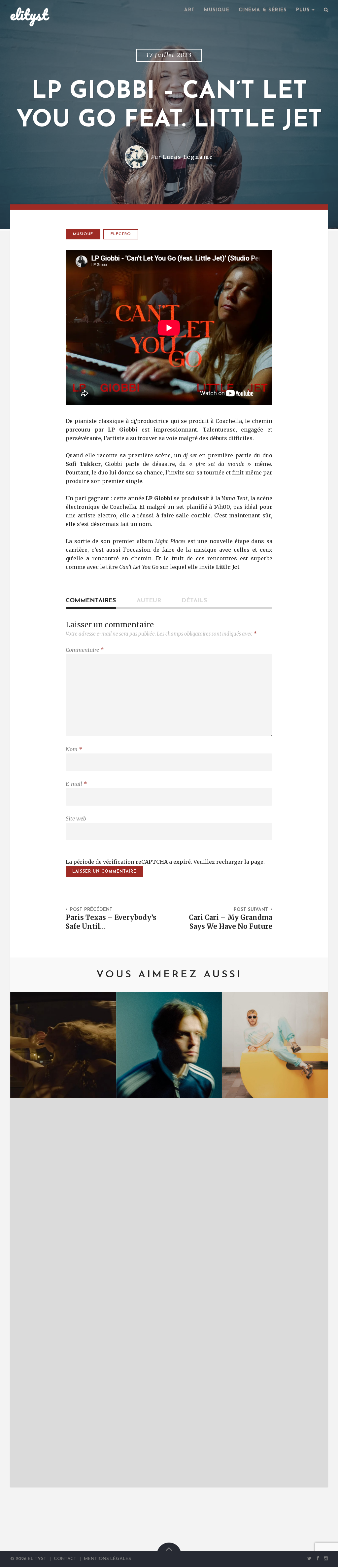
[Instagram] (324, 1558)
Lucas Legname (188, 157)
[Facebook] (317, 1558)
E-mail (76, 784)
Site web (76, 818)
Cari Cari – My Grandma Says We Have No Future (230, 922)
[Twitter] (309, 1558)
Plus (303, 10)
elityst (29, 14)
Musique (216, 10)
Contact (65, 1558)
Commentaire (85, 649)
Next (313, 1240)
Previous (25, 1240)
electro (121, 234)
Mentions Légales (107, 1558)
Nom (74, 749)
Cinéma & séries (263, 10)
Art (189, 10)
